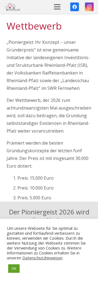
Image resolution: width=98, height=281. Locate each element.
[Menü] (57, 7)
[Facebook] (74, 6)
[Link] (12, 7)
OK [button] (13, 268)
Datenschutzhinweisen (42, 257)
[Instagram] (89, 6)
